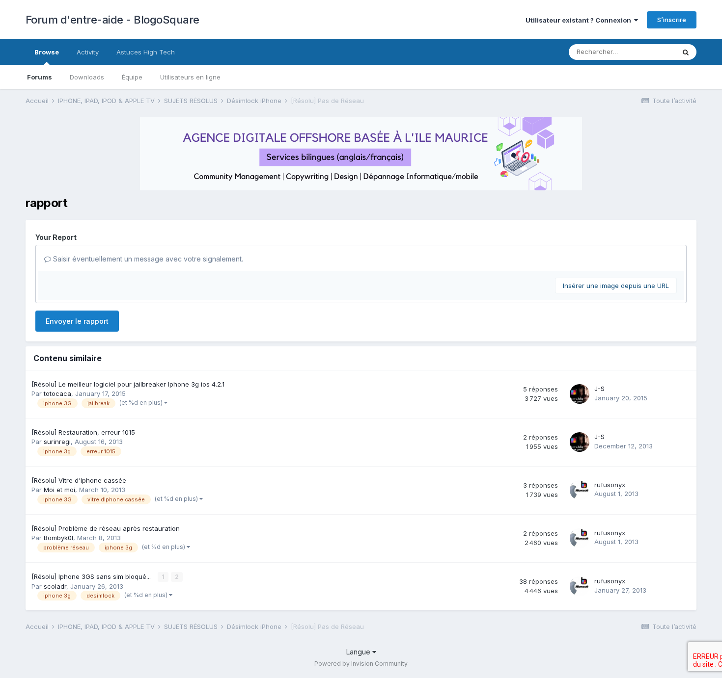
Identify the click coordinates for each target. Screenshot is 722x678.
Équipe (132, 77)
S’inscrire (671, 20)
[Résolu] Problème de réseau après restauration (105, 528)
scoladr (55, 586)
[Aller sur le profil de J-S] (579, 394)
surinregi (57, 441)
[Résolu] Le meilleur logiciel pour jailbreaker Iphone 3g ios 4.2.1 (127, 384)
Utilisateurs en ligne (190, 77)
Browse (46, 52)
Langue (359, 652)
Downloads (87, 77)
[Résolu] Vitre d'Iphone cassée (78, 480)
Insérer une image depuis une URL (616, 285)
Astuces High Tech (145, 52)
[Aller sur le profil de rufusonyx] (579, 490)
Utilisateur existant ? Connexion (580, 20)
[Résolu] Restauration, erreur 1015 (83, 432)
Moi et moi (59, 490)
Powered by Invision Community (361, 663)
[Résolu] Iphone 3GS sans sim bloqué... (92, 576)
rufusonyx (609, 485)
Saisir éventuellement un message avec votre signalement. (147, 259)
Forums (39, 77)
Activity (88, 52)
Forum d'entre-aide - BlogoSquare (112, 19)
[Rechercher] (685, 52)
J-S (599, 388)
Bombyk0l (58, 538)
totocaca (57, 393)
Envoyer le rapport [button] (77, 321)
